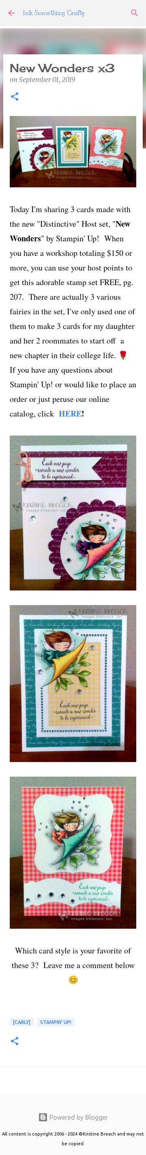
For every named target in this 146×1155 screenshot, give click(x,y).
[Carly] (21, 1022)
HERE (70, 413)
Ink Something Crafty (54, 13)
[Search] (135, 13)
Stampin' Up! (55, 1022)
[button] (14, 97)
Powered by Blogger (78, 1117)
